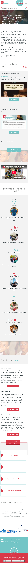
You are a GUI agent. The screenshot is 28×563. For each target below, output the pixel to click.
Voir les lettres (14, 132)
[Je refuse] (26, 558)
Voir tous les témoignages (13, 442)
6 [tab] (19, 23)
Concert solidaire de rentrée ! (10, 73)
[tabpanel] (14, 17)
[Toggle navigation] (25, 4)
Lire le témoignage (13, 386)
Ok (4, 560)
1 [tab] (9, 23)
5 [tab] (17, 23)
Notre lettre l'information (9, 109)
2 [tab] (11, 23)
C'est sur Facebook (7, 142)
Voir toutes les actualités (14, 150)
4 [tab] (15, 23)
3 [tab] (13, 23)
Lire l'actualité (14, 99)
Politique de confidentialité (18, 560)
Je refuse (9, 560)
